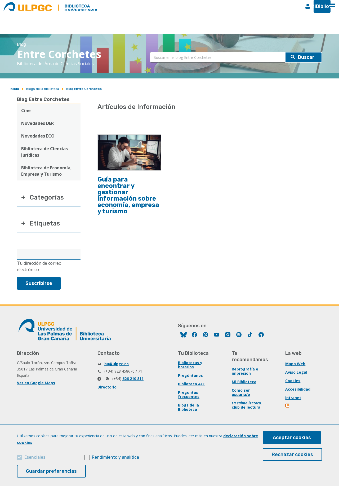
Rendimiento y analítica (115, 457)
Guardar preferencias (51, 471)
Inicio (14, 89)
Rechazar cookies (292, 454)
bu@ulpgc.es (116, 363)
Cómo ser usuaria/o (241, 392)
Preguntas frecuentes (188, 394)
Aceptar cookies (292, 437)
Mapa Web (295, 363)
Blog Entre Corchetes (84, 89)
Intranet (293, 397)
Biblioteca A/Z (191, 383)
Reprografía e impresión (245, 371)
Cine (26, 110)
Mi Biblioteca (244, 381)
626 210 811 (133, 378)
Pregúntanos (190, 375)
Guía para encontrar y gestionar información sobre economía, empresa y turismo (128, 195)
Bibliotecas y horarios (190, 364)
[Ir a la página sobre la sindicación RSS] (287, 406)
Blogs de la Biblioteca (42, 89)
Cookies (292, 380)
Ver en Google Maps (36, 382)
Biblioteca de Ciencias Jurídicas (44, 152)
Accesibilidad (297, 389)
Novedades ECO (38, 136)
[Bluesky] (183, 335)
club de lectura (246, 407)
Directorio (107, 387)
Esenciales (34, 457)
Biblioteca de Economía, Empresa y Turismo (46, 171)
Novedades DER (37, 123)
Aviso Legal (296, 372)
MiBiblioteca (320, 6)
